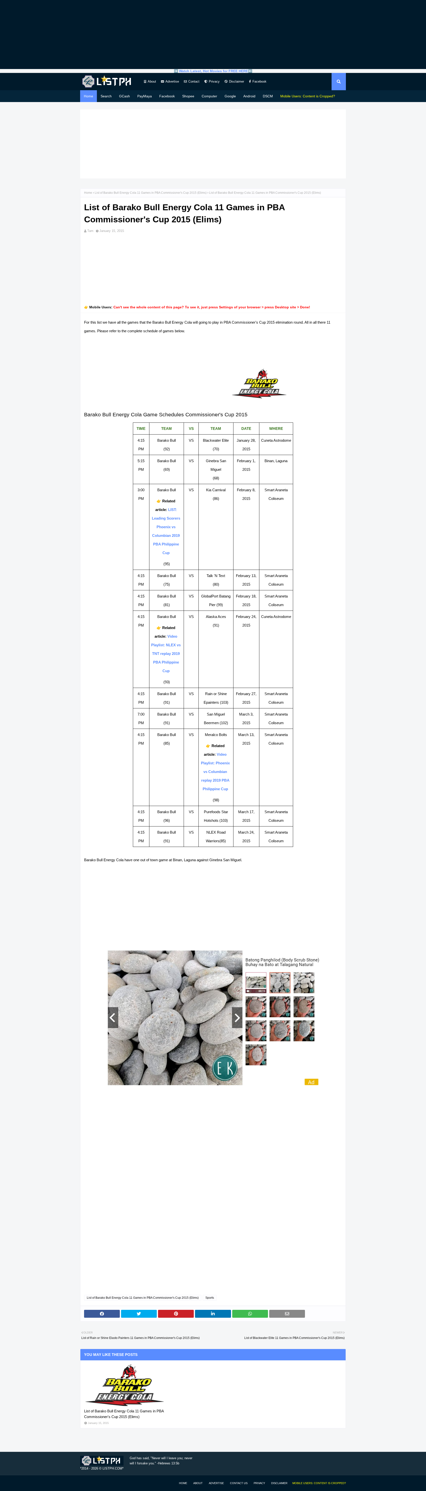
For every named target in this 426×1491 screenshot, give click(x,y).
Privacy (214, 81)
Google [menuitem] (230, 96)
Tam (90, 231)
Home (88, 192)
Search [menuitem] (106, 96)
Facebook (259, 81)
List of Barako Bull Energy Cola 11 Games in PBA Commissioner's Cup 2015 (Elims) (151, 192)
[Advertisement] (213, 34)
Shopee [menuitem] (188, 96)
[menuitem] (308, 96)
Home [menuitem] (88, 96)
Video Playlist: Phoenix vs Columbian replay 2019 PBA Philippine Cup (215, 771)
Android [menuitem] (249, 96)
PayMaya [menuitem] (144, 96)
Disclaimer (236, 81)
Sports (209, 1297)
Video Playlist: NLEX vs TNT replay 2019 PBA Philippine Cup (166, 653)
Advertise (172, 81)
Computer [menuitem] (209, 96)
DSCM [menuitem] (268, 96)
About (152, 81)
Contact (193, 81)
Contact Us (239, 1483)
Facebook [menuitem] (167, 96)
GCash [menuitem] (124, 96)
